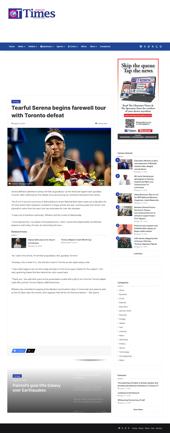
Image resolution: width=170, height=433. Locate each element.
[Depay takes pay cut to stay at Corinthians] (19, 243)
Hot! (121, 327)
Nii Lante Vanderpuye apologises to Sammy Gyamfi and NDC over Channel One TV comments (144, 181)
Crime (73, 46)
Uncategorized (125, 356)
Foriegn (16, 102)
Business (47, 46)
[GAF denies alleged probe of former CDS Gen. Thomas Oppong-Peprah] (125, 242)
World (121, 360)
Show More (138, 409)
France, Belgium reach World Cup (76, 240)
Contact (159, 428)
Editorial (122, 303)
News (20, 46)
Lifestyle (123, 331)
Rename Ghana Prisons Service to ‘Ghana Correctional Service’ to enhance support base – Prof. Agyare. (145, 213)
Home (11, 46)
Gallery (122, 323)
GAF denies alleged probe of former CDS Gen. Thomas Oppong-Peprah (146, 241)
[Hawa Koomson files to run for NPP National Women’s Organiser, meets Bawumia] (125, 198)
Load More (138, 253)
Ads (152, 428)
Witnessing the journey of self (131, 400)
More (92, 46)
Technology (124, 352)
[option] (59, 386)
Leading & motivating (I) (128, 393)
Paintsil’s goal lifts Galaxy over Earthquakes (37, 387)
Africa (83, 46)
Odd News (123, 340)
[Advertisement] (111, 21)
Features (123, 315)
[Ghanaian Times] (31, 12)
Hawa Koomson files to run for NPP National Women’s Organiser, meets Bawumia (146, 197)
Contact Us (105, 46)
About (141, 428)
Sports (60, 46)
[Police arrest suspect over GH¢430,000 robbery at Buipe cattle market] (125, 229)
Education (123, 307)
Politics (31, 46)
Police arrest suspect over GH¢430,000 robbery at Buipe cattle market (146, 228)
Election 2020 (125, 311)
